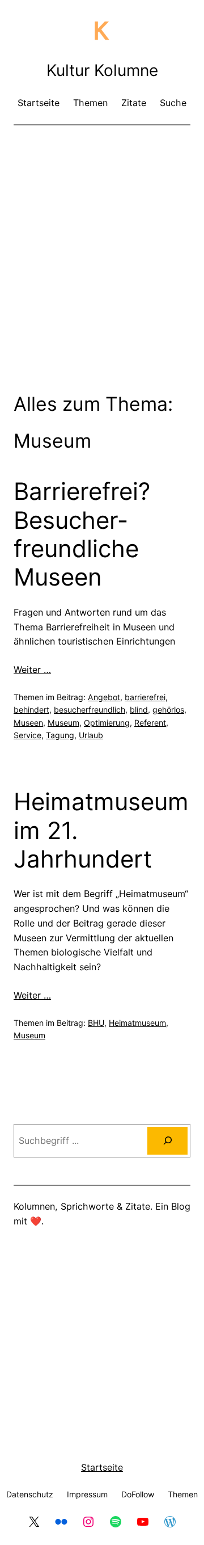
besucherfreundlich (89, 709)
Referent (150, 722)
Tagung (60, 735)
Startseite (102, 1467)
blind (139, 709)
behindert (31, 709)
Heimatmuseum (137, 1023)
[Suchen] (167, 1141)
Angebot (104, 697)
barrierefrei (145, 697)
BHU (96, 1023)
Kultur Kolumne (102, 70)
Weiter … (32, 669)
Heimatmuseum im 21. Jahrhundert (101, 830)
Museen (28, 722)
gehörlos (168, 709)
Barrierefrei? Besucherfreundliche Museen (82, 534)
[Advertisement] (102, 241)
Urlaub (91, 735)
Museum (63, 722)
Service (27, 735)
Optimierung (107, 722)
